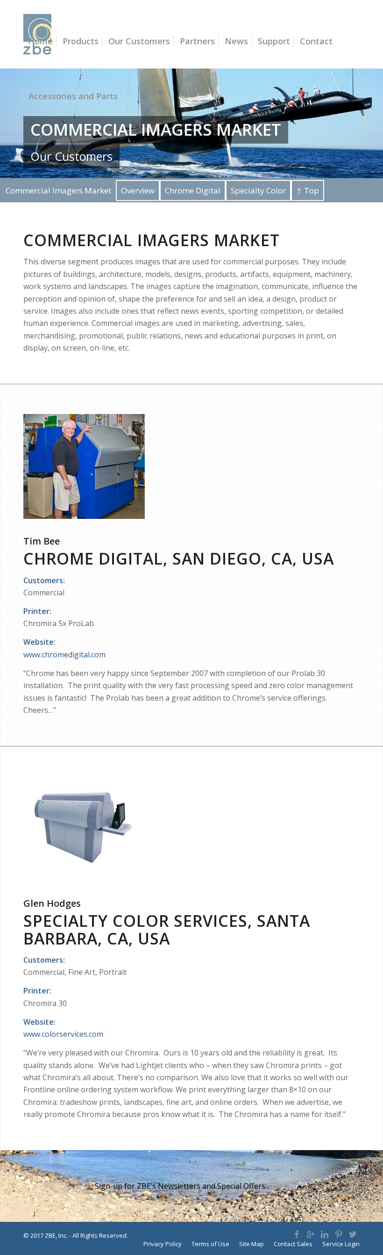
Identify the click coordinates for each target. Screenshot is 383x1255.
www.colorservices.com (63, 1034)
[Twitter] (353, 1234)
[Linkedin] (325, 1234)
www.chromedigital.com (64, 654)
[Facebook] (297, 1234)
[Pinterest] (339, 1234)
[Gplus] (311, 1234)
